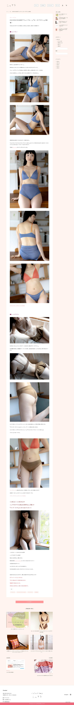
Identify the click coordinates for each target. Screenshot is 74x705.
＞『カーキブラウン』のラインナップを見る (18, 495)
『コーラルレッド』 (13, 490)
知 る (57, 5)
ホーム (36, 5)
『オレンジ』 (15, 147)
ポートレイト (50, 5)
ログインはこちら (6, 697)
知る (10, 11)
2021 (57, 66)
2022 (57, 64)
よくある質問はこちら (7, 699)
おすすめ (43, 5)
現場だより (59, 42)
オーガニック (13, 592)
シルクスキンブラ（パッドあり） (21, 592)
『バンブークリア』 (17, 560)
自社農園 (36, 592)
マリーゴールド (30, 592)
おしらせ (59, 41)
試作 (58, 44)
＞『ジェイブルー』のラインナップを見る (17, 305)
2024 (57, 61)
